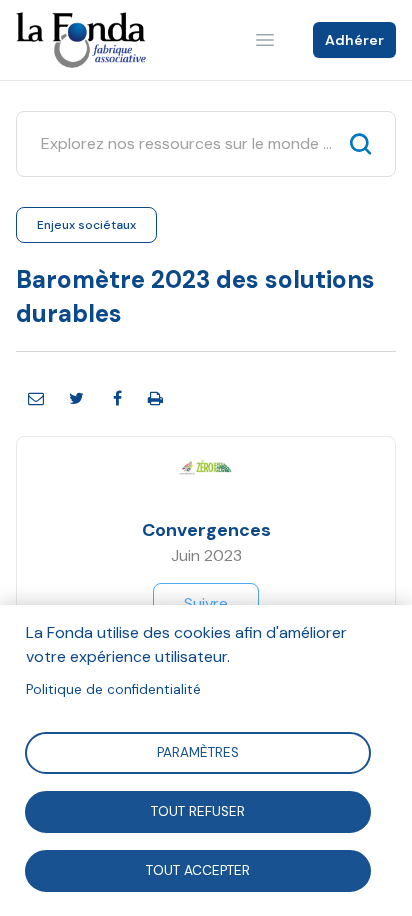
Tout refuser (198, 810)
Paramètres (198, 751)
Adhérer (354, 40)
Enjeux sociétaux (86, 225)
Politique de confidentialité (113, 689)
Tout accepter (198, 869)
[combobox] (187, 144)
